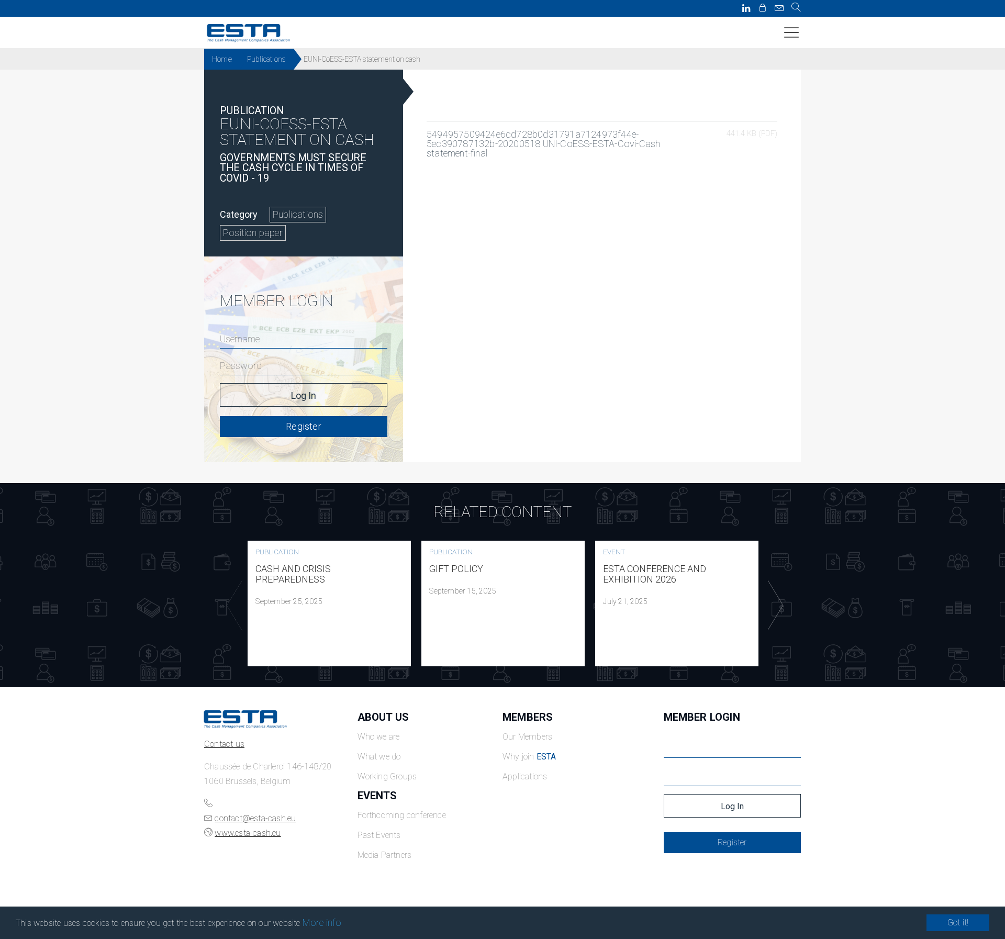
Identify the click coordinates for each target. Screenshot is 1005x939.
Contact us (224, 744)
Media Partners (385, 855)
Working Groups (387, 776)
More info (322, 922)
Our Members (527, 737)
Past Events (379, 835)
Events (377, 795)
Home (222, 59)
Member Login (702, 717)
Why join (529, 757)
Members (527, 717)
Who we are (379, 737)
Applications (524, 776)
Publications (266, 59)
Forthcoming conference (402, 815)
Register (303, 426)
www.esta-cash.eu (248, 833)
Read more (329, 603)
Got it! (957, 922)
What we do (379, 757)
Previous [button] (232, 605)
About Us (383, 717)
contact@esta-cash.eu (255, 818)
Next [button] (773, 605)
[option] (329, 603)
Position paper (253, 232)
